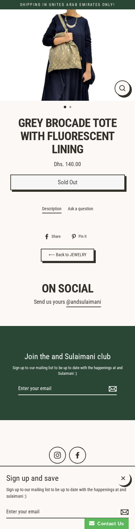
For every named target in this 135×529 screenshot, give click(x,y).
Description (52, 208)
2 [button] (71, 107)
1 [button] (65, 107)
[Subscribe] (112, 389)
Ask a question (80, 208)
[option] (67, 55)
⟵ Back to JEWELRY (67, 254)
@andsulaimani (83, 302)
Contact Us (109, 523)
